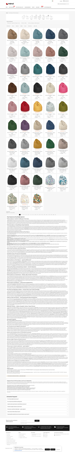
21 (55, 214)
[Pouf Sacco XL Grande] (43, 16)
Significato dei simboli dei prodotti (12, 442)
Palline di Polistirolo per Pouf (44, 369)
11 (37, 214)
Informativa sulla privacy (18, 450)
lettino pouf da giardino (52, 286)
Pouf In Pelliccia (35, 18)
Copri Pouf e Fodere (21, 303)
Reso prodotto (21, 435)
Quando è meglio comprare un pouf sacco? (14, 406)
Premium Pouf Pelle (39, 19)
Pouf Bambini (29, 294)
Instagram (46, 435)
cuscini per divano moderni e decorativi (29, 391)
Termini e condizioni (10, 436)
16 (46, 214)
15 (44, 214)
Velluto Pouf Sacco (31, 19)
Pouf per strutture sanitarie (11, 441)
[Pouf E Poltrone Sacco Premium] (51, 16)
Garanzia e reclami (22, 436)
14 (42, 214)
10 (35, 214)
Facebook (46, 434)
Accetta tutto (47, 449)
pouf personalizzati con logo (28, 372)
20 (53, 214)
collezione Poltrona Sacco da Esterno (21, 286)
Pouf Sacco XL (48, 263)
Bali (63, 263)
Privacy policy (9, 437)
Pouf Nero (23, 18)
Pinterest (46, 436)
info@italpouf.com (58, 435)
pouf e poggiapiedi (56, 229)
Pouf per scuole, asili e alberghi (36, 436)
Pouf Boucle (27, 18)
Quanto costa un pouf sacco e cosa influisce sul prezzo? (16, 404)
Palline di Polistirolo (57, 355)
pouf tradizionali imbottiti (48, 328)
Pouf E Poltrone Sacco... (51, 19)
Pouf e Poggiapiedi (36, 369)
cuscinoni (21, 331)
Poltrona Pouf (47, 18)
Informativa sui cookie (10, 438)
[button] (53, 1)
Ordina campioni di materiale (12, 426)
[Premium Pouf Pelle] (39, 16)
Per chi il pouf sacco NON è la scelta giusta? (14, 401)
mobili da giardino (43, 258)
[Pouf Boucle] (27, 16)
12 (39, 214)
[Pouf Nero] (23, 16)
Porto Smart (48, 277)
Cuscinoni (19, 369)
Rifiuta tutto (53, 449)
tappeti (37, 391)
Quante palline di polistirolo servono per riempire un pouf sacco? (18, 414)
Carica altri (8, 211)
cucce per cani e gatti (52, 391)
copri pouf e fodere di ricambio (33, 246)
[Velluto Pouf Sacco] (31, 16)
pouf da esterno (52, 250)
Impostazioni (58, 449)
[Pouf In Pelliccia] (35, 16)
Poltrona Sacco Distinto (18, 276)
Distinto (61, 263)
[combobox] (63, 4)
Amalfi (23, 277)
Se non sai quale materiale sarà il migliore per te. (13, 428)
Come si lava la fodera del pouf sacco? (13, 411)
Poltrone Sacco (23, 369)
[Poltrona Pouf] (47, 16)
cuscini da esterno (21, 251)
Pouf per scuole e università (11, 440)
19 (51, 214)
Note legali (8, 435)
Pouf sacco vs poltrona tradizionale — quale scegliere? (16, 409)
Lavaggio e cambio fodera (23, 437)
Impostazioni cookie (8, 448)
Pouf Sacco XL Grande (43, 19)
